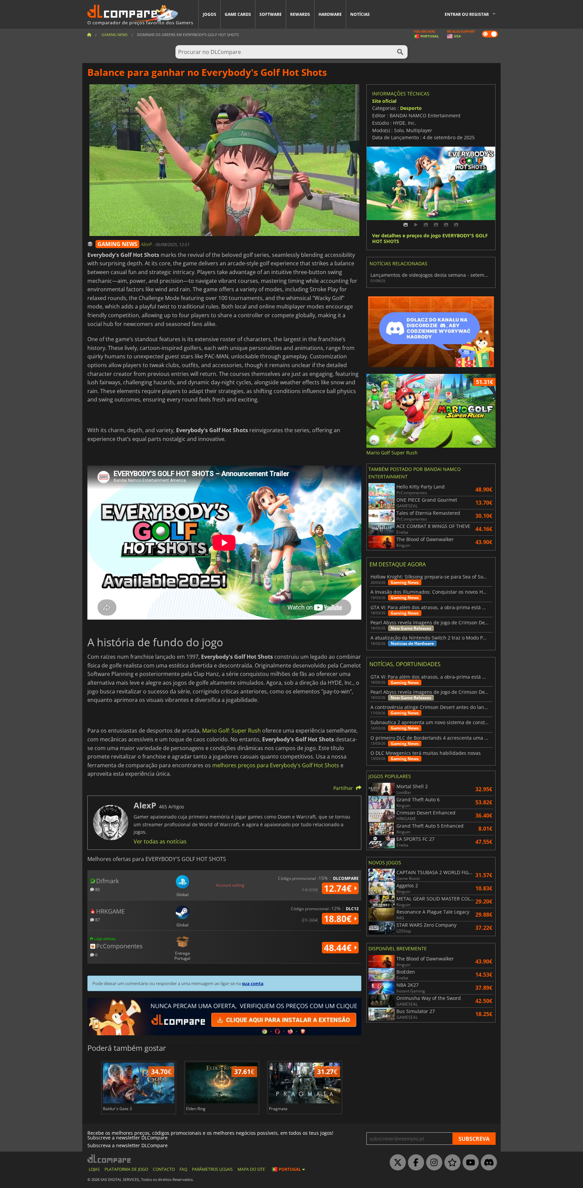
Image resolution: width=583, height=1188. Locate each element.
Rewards (300, 14)
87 (97, 919)
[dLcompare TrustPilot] (450, 1162)
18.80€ (339, 918)
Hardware (330, 14)
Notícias (360, 14)
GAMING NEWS (117, 244)
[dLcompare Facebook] (414, 1162)
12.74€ (339, 888)
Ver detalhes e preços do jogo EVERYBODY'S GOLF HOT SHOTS (430, 238)
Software (270, 14)
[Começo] (89, 34)
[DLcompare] (109, 1158)
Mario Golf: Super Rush (231, 730)
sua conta (252, 983)
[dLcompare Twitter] (396, 1162)
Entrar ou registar (467, 14)
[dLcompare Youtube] (469, 1162)
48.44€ (339, 947)
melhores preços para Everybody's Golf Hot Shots (275, 765)
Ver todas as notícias (160, 841)
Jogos (209, 14)
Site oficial (384, 101)
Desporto (411, 108)
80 (97, 889)
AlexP (147, 244)
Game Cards (238, 14)
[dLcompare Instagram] (432, 1162)
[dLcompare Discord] (487, 1162)
